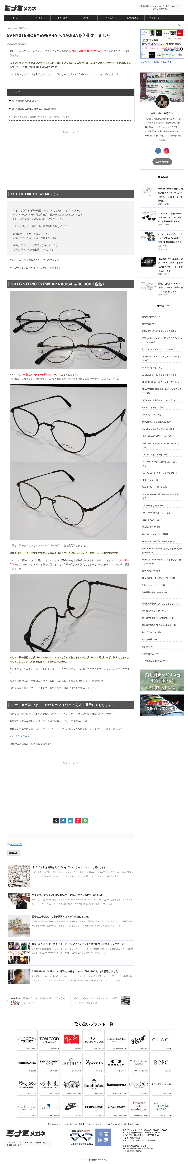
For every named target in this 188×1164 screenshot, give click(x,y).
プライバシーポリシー (94, 1124)
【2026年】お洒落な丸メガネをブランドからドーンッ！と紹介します (69, 867)
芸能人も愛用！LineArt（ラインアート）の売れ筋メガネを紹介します (170, 287)
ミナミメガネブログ (23, 736)
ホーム (15, 18)
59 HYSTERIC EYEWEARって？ (26, 101)
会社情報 (78, 1124)
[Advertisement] (70, 157)
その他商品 (16, 844)
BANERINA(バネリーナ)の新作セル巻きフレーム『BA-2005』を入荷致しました (75, 971)
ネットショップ (156, 18)
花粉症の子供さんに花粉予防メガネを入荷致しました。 (61, 916)
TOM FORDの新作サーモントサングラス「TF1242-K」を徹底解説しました (170, 217)
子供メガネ (62, 18)
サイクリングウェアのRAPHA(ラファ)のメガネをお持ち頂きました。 (69, 894)
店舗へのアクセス (55, 1124)
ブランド (39, 18)
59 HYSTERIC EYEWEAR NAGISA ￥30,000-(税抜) (34, 109)
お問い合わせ (133, 18)
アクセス (109, 18)
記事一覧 (68, 1124)
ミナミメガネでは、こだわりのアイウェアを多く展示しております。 (41, 116)
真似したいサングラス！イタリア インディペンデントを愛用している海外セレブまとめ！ (79, 943)
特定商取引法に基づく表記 (116, 1124)
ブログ (86, 18)
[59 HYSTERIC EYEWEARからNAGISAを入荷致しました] (70, 820)
